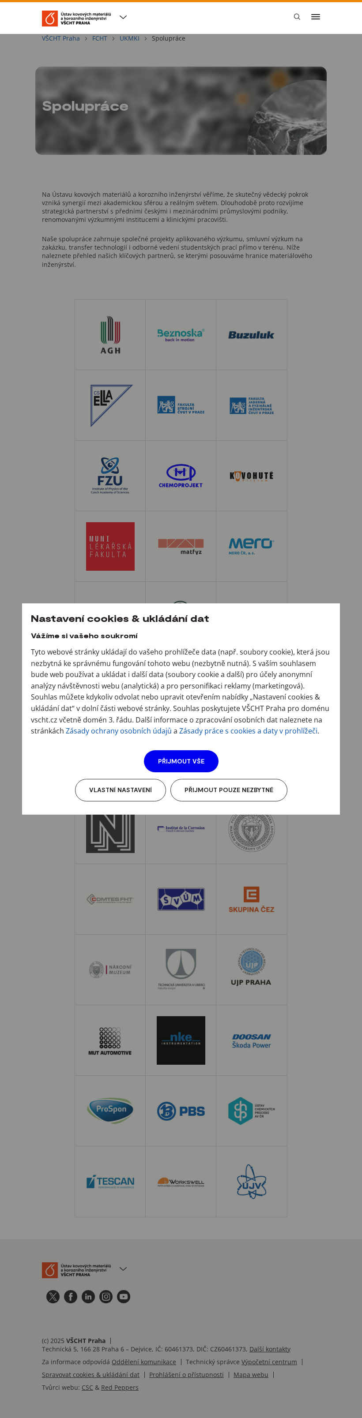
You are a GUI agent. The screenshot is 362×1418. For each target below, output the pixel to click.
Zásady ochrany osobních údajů (119, 731)
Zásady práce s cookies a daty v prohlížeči (248, 731)
